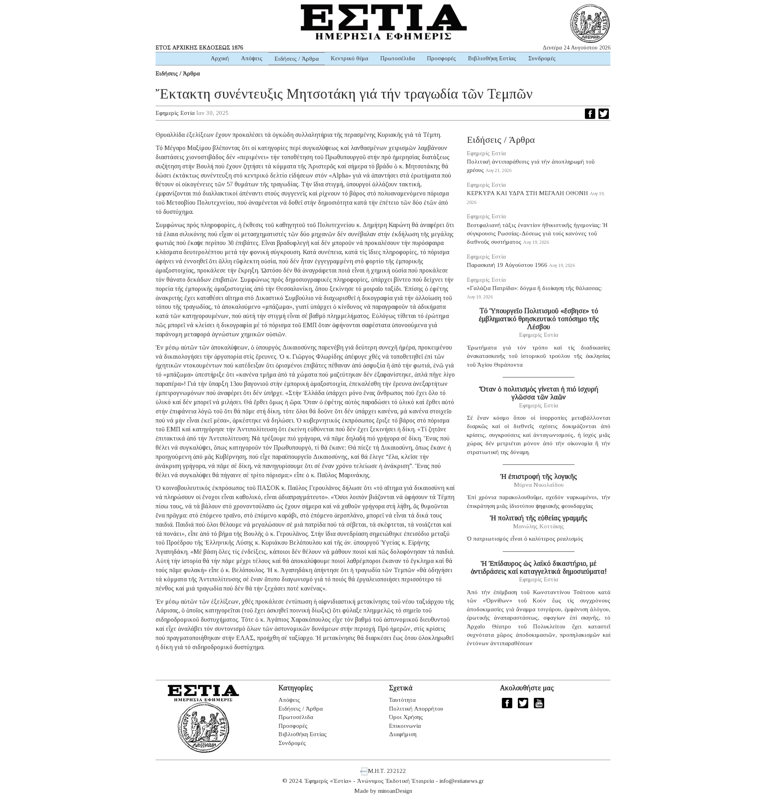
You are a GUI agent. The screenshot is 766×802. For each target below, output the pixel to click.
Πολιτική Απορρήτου (416, 708)
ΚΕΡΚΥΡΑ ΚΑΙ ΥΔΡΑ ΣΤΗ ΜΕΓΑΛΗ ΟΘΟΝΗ (527, 193)
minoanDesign (395, 791)
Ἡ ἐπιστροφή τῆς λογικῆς (538, 476)
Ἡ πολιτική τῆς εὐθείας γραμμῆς (538, 518)
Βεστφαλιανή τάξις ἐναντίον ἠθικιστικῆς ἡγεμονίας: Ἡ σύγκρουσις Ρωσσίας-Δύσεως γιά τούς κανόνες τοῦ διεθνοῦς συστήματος (537, 233)
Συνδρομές (542, 58)
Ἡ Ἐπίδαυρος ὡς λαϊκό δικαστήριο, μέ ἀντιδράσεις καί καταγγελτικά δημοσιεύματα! (539, 567)
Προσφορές (441, 58)
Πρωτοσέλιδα (397, 58)
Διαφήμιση (403, 734)
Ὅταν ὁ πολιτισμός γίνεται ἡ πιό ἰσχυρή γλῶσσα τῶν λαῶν (538, 393)
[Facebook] (590, 114)
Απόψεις (252, 58)
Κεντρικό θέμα (349, 58)
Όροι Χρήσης (406, 717)
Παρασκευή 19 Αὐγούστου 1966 (507, 265)
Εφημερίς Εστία (175, 113)
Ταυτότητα (402, 700)
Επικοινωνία (405, 726)
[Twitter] (603, 114)
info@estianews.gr (462, 781)
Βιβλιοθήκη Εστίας (492, 58)
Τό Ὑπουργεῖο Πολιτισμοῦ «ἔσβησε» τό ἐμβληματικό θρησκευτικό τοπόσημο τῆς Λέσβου (539, 319)
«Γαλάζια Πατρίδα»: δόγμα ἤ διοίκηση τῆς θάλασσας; (534, 288)
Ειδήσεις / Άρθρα (296, 58)
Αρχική (220, 58)
